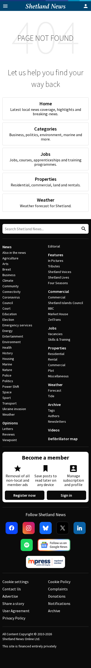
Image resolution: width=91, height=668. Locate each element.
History (7, 353)
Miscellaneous (58, 376)
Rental (52, 359)
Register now (24, 495)
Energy (7, 331)
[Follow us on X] (63, 528)
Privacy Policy (13, 618)
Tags (51, 410)
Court (6, 308)
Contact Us (11, 588)
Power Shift (10, 386)
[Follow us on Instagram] (29, 528)
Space (7, 392)
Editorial (54, 246)
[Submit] (83, 229)
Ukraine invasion (14, 409)
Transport (9, 403)
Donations (57, 596)
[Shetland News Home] (45, 9)
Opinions (10, 423)
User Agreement (16, 610)
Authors (53, 416)
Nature (7, 370)
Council (7, 303)
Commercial (58, 291)
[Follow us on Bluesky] (46, 528)
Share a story (13, 603)
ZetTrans (54, 319)
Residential (56, 354)
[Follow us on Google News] (54, 545)
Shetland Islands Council (65, 303)
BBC (51, 308)
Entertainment (12, 336)
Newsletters (57, 421)
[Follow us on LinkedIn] (80, 528)
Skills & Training (59, 339)
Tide (51, 396)
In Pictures (55, 260)
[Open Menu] (5, 6)
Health (7, 347)
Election (8, 319)
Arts (5, 264)
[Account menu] (85, 6)
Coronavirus (11, 297)
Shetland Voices (59, 272)
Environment (11, 342)
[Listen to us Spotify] (27, 545)
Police (6, 375)
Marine (7, 364)
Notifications (59, 603)
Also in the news (14, 252)
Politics (7, 381)
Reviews (8, 434)
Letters (7, 429)
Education (9, 314)
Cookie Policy (59, 581)
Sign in (66, 495)
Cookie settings (15, 581)
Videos (53, 430)
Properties (57, 348)
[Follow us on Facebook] (12, 528)
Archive (54, 404)
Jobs (52, 328)
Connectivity (11, 291)
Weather (8, 414)
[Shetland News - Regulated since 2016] (45, 562)
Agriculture (10, 258)
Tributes (54, 266)
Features (55, 254)
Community (10, 286)
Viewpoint (9, 440)
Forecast (54, 390)
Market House (58, 314)
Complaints (58, 588)
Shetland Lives (58, 277)
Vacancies (55, 334)
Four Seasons (58, 283)
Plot (51, 370)
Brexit (6, 269)
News (6, 246)
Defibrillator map (63, 438)
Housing (8, 358)
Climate (7, 280)
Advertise (10, 596)
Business (9, 275)
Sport (6, 398)
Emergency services (17, 325)
